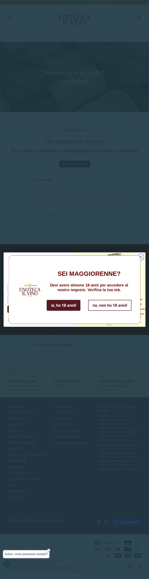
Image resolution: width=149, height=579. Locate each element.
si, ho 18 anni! (63, 305)
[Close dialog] (141, 257)
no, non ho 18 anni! (110, 305)
